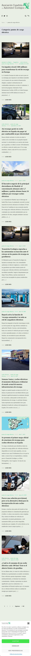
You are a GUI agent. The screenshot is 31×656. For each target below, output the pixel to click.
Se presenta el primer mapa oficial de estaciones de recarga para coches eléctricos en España (15, 440)
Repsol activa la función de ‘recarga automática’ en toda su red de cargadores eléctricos (14, 317)
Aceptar (15, 641)
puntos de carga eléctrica (8, 63)
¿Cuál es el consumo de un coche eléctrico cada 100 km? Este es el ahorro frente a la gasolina (14, 565)
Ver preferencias (15, 650)
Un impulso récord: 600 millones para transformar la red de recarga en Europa (15, 69)
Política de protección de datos (16, 654)
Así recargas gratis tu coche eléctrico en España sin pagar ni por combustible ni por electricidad (15, 131)
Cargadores (16, 62)
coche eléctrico (23, 62)
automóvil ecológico (7, 62)
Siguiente (17, 606)
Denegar (15, 646)
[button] (28, 623)
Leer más (8, 99)
